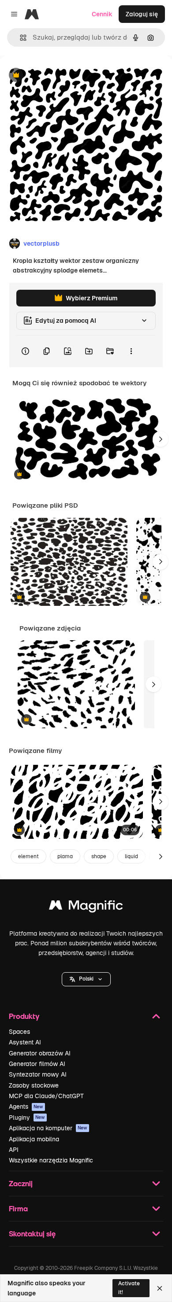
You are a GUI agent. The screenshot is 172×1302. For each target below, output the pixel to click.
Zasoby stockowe (34, 1085)
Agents (26, 1106)
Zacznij (21, 1183)
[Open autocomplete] (19, 37)
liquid (131, 856)
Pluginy (27, 1117)
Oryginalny (61, 75)
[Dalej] (160, 439)
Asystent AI (25, 1042)
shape (98, 856)
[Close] (160, 1288)
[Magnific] (86, 907)
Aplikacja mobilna (34, 1139)
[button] (86, 979)
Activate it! (129, 1287)
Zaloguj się (142, 14)
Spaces (19, 1032)
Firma (18, 1208)
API (14, 1150)
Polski (86, 978)
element (28, 856)
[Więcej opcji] (131, 351)
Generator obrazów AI (40, 1053)
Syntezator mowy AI (38, 1074)
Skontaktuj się (32, 1233)
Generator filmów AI (37, 1064)
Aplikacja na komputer (48, 1128)
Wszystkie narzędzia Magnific (51, 1160)
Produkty (24, 1016)
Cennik (102, 14)
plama (65, 856)
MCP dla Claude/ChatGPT (46, 1096)
